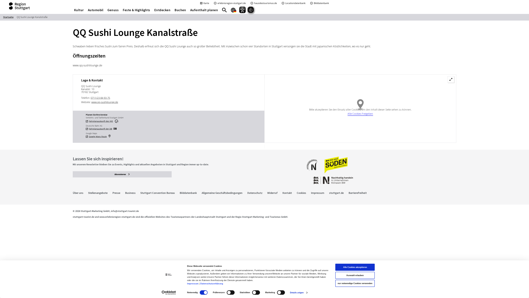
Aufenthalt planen (204, 10)
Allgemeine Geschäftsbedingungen (222, 193)
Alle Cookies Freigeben (360, 113)
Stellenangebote (98, 193)
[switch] (231, 292)
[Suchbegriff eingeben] (224, 10)
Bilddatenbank (188, 193)
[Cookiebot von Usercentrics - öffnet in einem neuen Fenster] (169, 293)
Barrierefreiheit (358, 193)
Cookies (301, 193)
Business (130, 193)
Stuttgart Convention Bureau (157, 193)
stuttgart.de (336, 193)
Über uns (78, 193)
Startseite (8, 17)
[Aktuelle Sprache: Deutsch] (234, 10)
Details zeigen (297, 292)
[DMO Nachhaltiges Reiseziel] (313, 172)
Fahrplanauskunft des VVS (101, 121)
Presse (116, 193)
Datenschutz (254, 193)
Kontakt (287, 193)
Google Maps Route (98, 136)
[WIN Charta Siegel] (413, 179)
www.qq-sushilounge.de (104, 102)
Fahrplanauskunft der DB (100, 129)
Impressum (193, 283)
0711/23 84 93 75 (100, 97)
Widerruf (272, 193)
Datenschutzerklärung (211, 283)
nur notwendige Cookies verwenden (355, 283)
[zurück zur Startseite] (33, 6)
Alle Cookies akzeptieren (355, 267)
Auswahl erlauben (355, 275)
